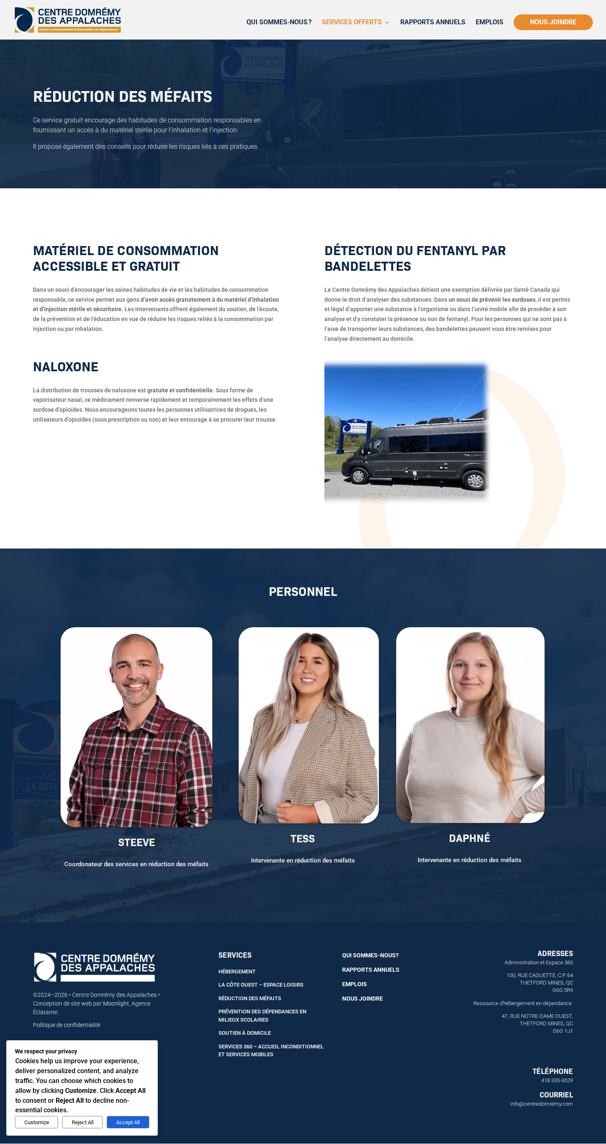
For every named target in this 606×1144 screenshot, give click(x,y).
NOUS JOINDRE (362, 998)
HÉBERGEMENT (237, 971)
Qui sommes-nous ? (279, 22)
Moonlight (116, 1003)
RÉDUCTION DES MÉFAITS (249, 998)
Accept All (128, 1122)
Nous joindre (553, 22)
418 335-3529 (557, 1080)
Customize (36, 1122)
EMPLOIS (354, 984)
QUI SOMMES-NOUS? (370, 955)
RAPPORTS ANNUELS (370, 969)
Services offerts (352, 22)
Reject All (83, 1122)
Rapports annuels (432, 22)
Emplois (489, 22)
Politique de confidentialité (66, 1025)
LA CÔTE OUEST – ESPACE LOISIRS (260, 985)
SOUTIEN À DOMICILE (244, 1033)
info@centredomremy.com (541, 1104)
